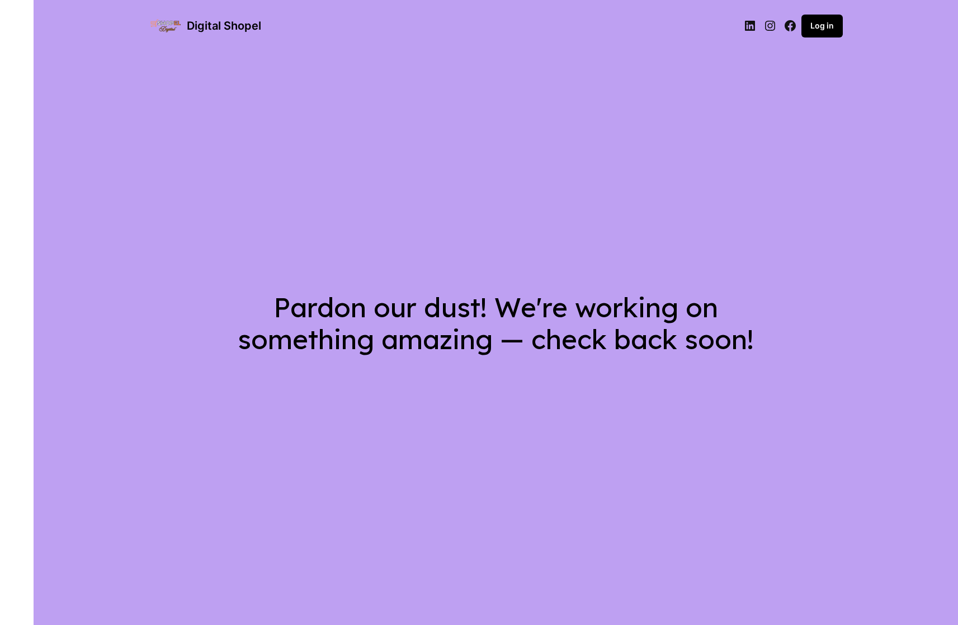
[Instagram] (770, 25)
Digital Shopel (224, 25)
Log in (822, 25)
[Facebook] (790, 25)
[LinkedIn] (750, 25)
